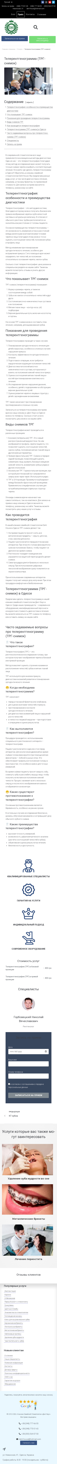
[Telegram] (53, 2)
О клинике (41, 14)
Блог (13, 14)
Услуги (19, 49)
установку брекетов (24, 182)
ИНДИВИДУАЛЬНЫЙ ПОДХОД (28, 924)
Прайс (20, 14)
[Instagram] (46, 2)
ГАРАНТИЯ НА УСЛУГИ (28, 900)
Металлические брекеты (28, 1218)
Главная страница (8, 49)
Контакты (30, 14)
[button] (14, 38)
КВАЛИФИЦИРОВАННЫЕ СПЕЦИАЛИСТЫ (28, 876)
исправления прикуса (15, 254)
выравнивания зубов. (35, 325)
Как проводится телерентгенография (23, 126)
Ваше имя (12, 1060)
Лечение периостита (28, 1259)
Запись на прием (14, 144)
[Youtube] (49, 2)
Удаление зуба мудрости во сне (28, 1178)
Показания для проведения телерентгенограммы (28, 118)
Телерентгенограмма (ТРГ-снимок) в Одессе (26, 129)
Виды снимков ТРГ (15, 122)
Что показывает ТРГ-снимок (19, 114)
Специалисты (13, 140)
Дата (10, 1047)
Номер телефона (15, 1072)
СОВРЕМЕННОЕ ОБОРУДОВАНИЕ (28, 949)
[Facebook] (42, 2)
